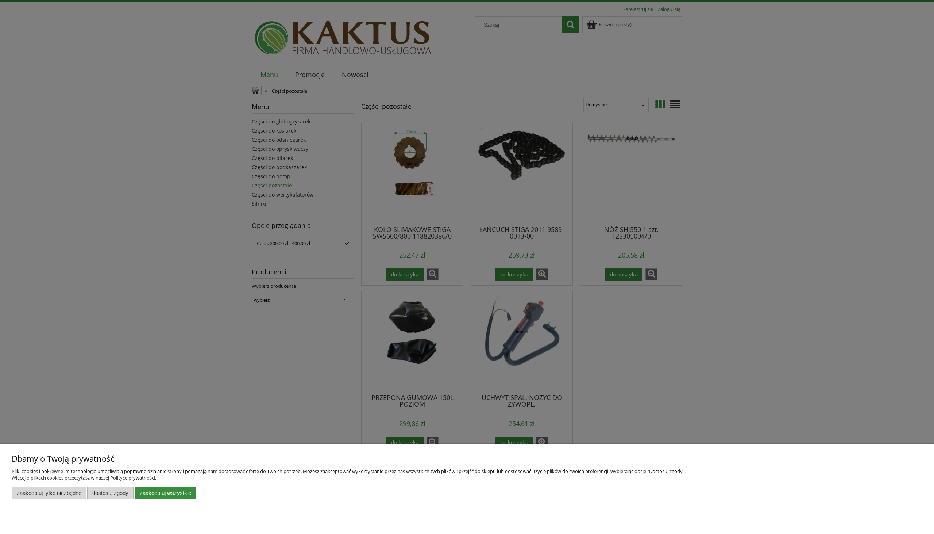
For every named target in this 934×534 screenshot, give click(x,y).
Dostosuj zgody (110, 493)
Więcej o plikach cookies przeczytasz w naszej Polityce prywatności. (84, 477)
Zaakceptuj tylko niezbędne (49, 493)
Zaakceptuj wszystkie (165, 493)
